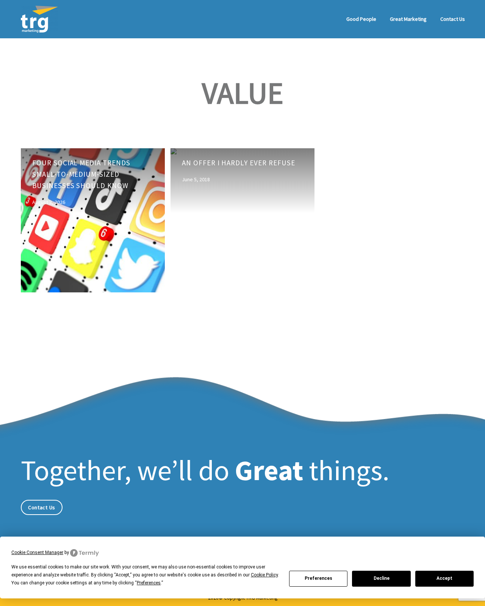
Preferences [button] (149, 583)
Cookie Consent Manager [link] (37, 552)
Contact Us (452, 19)
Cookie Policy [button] (264, 575)
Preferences (318, 578)
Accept (444, 578)
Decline (382, 578)
